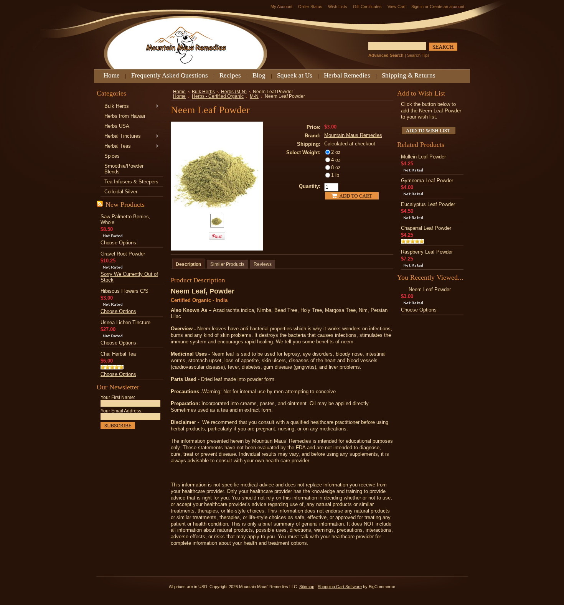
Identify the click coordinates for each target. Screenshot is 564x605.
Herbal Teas (116, 146)
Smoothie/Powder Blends (123, 169)
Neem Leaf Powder (430, 289)
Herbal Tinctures (121, 136)
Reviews (263, 264)
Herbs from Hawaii (124, 116)
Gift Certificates (367, 6)
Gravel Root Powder (123, 254)
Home (179, 91)
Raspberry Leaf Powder (427, 252)
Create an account (447, 6)
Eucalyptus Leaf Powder (428, 204)
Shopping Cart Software (340, 586)
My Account (281, 6)
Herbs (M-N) (234, 91)
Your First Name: (118, 397)
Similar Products (227, 264)
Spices (112, 156)
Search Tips (418, 55)
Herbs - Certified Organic (218, 96)
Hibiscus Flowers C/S (124, 291)
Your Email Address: (121, 411)
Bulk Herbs (115, 106)
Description (188, 264)
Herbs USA (116, 126)
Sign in (417, 6)
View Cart (397, 6)
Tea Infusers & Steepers (131, 182)
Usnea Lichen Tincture (125, 322)
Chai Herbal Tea (118, 354)
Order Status (310, 6)
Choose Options (118, 243)
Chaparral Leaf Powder (426, 228)
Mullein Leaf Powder (423, 157)
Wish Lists (337, 6)
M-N (254, 96)
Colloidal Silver (120, 192)
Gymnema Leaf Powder (427, 180)
